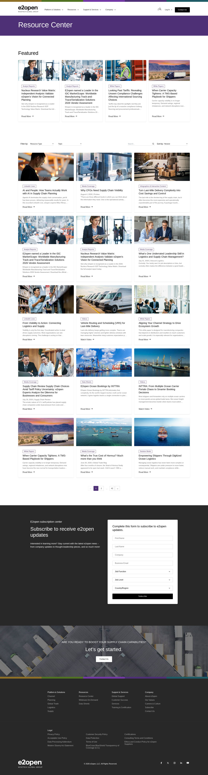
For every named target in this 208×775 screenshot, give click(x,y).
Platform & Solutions (53, 10)
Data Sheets (84, 704)
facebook (161, 763)
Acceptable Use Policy (57, 738)
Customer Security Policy (96, 734)
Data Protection (92, 738)
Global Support (118, 696)
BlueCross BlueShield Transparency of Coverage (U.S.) (102, 747)
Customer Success (120, 700)
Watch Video (86, 340)
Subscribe (142, 596)
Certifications (130, 734)
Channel (51, 696)
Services (115, 704)
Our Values (150, 700)
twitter (168, 763)
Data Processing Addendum (60, 742)
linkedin (181, 763)
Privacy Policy (54, 734)
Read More (26, 116)
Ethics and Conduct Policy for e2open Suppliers (140, 743)
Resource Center (86, 696)
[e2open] (28, 9)
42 (112, 488)
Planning (51, 700)
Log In (167, 10)
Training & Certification (121, 707)
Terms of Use (91, 742)
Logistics (51, 707)
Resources (72, 10)
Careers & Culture (152, 704)
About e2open (151, 696)
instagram (174, 763)
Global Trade (53, 704)
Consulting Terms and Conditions (138, 738)
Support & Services (91, 10)
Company (109, 10)
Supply (51, 711)
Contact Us (182, 10)
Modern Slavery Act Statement (60, 746)
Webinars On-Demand (88, 700)
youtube (188, 763)
